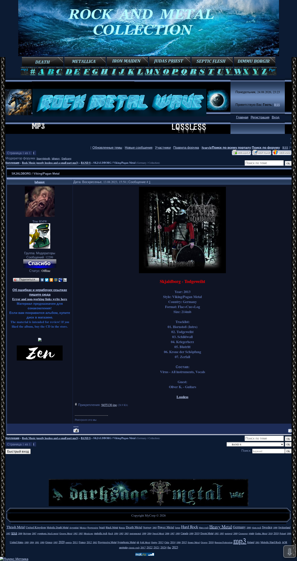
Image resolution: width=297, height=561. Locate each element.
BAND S (86, 163)
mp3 (239, 540)
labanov (56, 158)
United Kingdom (36, 527)
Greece (48, 542)
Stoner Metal (194, 542)
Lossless (182, 396)
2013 (161, 542)
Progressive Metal (107, 542)
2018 (276, 533)
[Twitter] (47, 280)
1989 (26, 542)
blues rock (204, 527)
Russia (122, 527)
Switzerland (284, 527)
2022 (150, 547)
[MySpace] (60, 280)
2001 (257, 542)
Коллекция (12, 163)
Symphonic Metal (126, 542)
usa (14, 533)
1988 (177, 533)
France (82, 542)
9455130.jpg (109, 405)
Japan (177, 527)
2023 (175, 547)
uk (138, 542)
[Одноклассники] (51, 280)
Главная (242, 117)
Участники (163, 147)
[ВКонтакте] (42, 280)
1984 (116, 533)
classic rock (134, 547)
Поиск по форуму (266, 147)
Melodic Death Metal (57, 527)
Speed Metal (158, 533)
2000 (249, 527)
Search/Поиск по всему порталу (226, 147)
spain (251, 533)
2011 (75, 542)
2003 (126, 533)
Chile (166, 542)
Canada (184, 533)
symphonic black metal (47, 533)
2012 (89, 542)
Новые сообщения (138, 147)
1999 (144, 533)
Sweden (267, 527)
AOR (284, 542)
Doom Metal (207, 533)
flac (169, 547)
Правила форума (186, 147)
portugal (228, 533)
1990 (191, 533)
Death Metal (134, 527)
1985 (121, 533)
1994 (32, 542)
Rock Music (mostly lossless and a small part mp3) (50, 163)
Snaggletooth (43, 158)
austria (68, 542)
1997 (8, 533)
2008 (20, 533)
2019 (197, 533)
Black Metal (112, 527)
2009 (235, 533)
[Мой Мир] (56, 280)
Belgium (27, 533)
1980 (42, 542)
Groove (204, 542)
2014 (172, 542)
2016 (211, 542)
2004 (149, 533)
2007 (34, 533)
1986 (178, 542)
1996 (289, 533)
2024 (163, 547)
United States (16, 542)
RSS (277, 105)
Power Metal (166, 527)
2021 (157, 547)
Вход (275, 117)
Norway (147, 527)
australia (123, 547)
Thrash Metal (16, 527)
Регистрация (260, 117)
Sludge (154, 542)
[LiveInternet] (65, 280)
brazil (102, 527)
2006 (167, 533)
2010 (270, 533)
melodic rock (100, 533)
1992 (216, 533)
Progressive (92, 527)
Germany (239, 527)
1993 (222, 533)
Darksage (66, 158)
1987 (172, 533)
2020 (61, 542)
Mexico (83, 527)
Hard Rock (189, 526)
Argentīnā (74, 527)
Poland (283, 533)
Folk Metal (145, 542)
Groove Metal (65, 533)
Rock (110, 533)
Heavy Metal (220, 527)
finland (250, 542)
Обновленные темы (107, 147)
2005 (154, 527)
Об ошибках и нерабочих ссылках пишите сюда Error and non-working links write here (39, 294)
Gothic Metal (261, 533)
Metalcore (88, 533)
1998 (275, 527)
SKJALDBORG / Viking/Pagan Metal (114, 163)
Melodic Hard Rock (270, 542)
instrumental (135, 533)
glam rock (256, 527)
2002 (95, 542)
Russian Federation (223, 542)
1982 (75, 533)
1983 (80, 533)
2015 (184, 542)
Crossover (243, 533)
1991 (37, 542)
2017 (143, 547)
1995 (55, 542)
